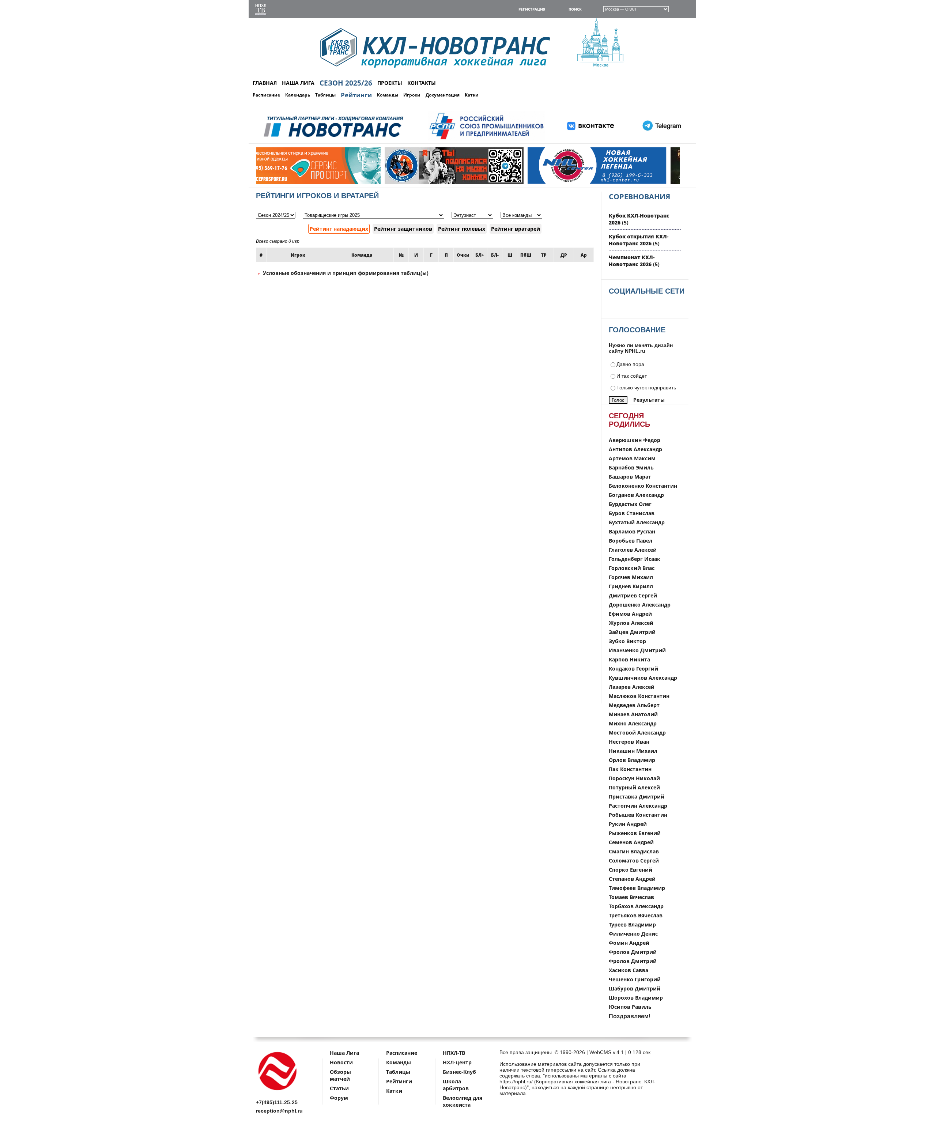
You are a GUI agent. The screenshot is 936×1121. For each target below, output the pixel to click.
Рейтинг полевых (461, 228)
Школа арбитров (456, 1085)
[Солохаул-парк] (625, 182)
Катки (472, 95)
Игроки (411, 95)
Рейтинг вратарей (515, 228)
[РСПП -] (486, 139)
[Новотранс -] (333, 139)
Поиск (575, 9)
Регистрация (532, 9)
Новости (341, 1062)
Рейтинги (356, 95)
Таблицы (325, 95)
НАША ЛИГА (298, 82)
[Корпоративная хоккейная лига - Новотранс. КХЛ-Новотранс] (278, 1091)
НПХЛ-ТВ (454, 1052)
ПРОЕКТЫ (389, 82)
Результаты (649, 399)
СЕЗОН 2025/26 (346, 83)
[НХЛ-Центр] (482, 182)
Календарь (297, 95)
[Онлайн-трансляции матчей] (261, 10)
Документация (443, 95)
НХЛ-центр (457, 1062)
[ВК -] (591, 139)
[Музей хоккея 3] (339, 182)
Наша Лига (344, 1052)
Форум (339, 1097)
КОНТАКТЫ (421, 82)
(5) (638, 240)
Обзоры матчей (340, 1075)
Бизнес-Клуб (459, 1071)
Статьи (339, 1088)
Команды (387, 95)
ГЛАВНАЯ (265, 82)
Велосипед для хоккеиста (462, 1101)
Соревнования (639, 196)
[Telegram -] (661, 139)
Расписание (266, 95)
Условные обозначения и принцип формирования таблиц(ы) (345, 272)
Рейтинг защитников (403, 228)
